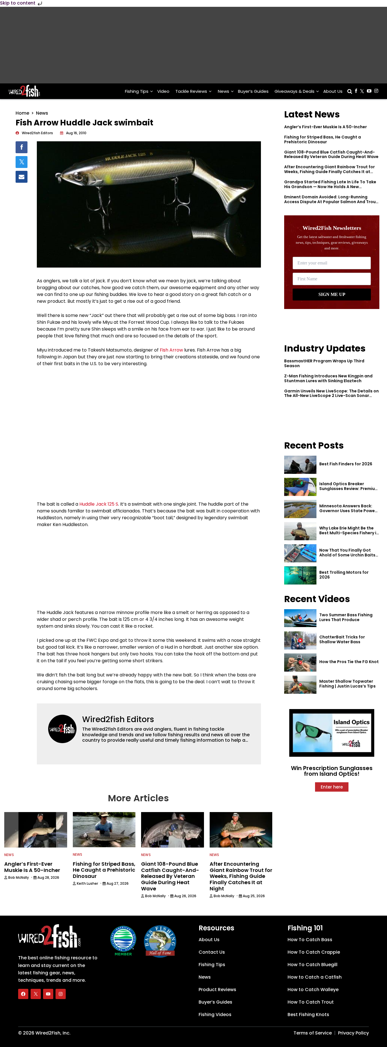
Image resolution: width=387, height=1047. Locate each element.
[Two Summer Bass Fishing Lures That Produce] (300, 618)
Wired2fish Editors (118, 719)
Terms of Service (313, 1033)
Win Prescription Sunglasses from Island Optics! (332, 771)
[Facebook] (23, 994)
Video (163, 91)
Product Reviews (217, 989)
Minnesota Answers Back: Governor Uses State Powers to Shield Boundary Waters (349, 510)
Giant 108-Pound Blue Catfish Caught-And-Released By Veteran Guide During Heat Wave (331, 154)
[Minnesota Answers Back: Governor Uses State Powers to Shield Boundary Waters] (300, 509)
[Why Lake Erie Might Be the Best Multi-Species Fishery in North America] (300, 531)
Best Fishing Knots (308, 1014)
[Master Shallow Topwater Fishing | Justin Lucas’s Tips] (300, 685)
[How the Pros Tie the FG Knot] (300, 662)
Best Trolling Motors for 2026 (344, 574)
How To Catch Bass (310, 939)
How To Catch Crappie (314, 952)
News (223, 91)
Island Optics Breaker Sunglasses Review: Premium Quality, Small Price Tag (349, 488)
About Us (333, 91)
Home (22, 113)
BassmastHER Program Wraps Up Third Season (324, 363)
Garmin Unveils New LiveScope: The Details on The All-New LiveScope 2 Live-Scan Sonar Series (331, 395)
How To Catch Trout (311, 1002)
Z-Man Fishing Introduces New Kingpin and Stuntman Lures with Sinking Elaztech (328, 378)
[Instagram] (61, 994)
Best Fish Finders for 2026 (345, 464)
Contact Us (212, 952)
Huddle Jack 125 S (98, 504)
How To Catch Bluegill (312, 964)
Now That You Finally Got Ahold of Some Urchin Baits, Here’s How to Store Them (348, 555)
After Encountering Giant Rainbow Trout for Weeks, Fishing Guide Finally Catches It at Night (329, 171)
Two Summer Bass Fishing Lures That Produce (346, 617)
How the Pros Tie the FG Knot (349, 662)
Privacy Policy (353, 1033)
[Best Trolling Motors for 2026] (300, 575)
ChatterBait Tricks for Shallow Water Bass (342, 639)
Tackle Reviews (191, 91)
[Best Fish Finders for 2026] (300, 465)
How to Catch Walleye (313, 989)
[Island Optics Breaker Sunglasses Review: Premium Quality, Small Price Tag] (300, 487)
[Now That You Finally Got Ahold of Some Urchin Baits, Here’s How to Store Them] (300, 553)
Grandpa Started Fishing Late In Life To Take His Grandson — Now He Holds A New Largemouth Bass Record (330, 186)
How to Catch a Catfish (315, 977)
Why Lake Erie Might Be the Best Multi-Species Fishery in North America (349, 533)
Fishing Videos (215, 1014)
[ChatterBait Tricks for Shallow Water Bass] (300, 640)
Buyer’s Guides (253, 91)
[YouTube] (48, 994)
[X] (36, 994)
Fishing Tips (136, 91)
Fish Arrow (171, 350)
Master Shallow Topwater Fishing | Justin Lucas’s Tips (347, 683)
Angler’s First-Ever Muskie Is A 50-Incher (325, 127)
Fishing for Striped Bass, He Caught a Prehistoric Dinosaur (322, 139)
